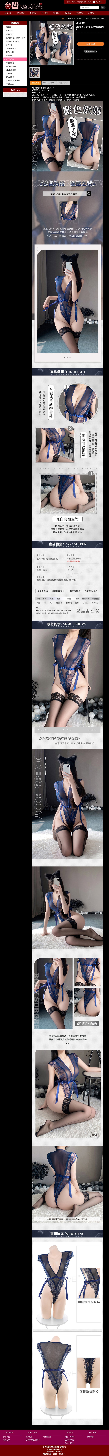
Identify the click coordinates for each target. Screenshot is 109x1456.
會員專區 (70, 1432)
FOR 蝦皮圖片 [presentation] (49, 83)
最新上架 (8, 13)
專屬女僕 (9, 31)
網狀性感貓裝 (11, 70)
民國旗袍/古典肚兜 (12, 41)
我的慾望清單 (82, 2)
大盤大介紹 (10, 1432)
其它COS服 (10, 52)
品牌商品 (79, 13)
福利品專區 (21, 13)
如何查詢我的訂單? (32, 1440)
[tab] (35, 83)
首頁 (68, 2)
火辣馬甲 (9, 73)
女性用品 (33, 13)
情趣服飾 (68, 13)
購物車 (91, 2)
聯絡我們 (92, 1432)
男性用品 (44, 13)
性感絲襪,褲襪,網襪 (13, 80)
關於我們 (6, 1437)
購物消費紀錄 (69, 1443)
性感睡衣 (9, 56)
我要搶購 (90, 44)
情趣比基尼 (10, 63)
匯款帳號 (29, 1437)
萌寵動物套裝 (11, 48)
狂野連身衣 (79, 18)
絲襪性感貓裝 (11, 66)
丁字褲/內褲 (10, 84)
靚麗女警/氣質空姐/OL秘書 (15, 38)
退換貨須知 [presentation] (63, 83)
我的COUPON (70, 1437)
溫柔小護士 (10, 34)
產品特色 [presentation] (35, 83)
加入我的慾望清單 (90, 51)
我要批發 (6, 1440)
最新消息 (74, 2)
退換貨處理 (47, 1437)
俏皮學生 (9, 27)
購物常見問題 (33, 1432)
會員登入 (99, 2)
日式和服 (9, 45)
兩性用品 (56, 13)
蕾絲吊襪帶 (10, 77)
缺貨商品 (91, 13)
